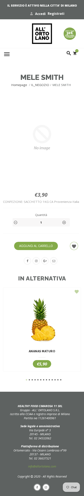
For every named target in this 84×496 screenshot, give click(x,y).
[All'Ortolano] (42, 33)
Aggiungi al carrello (36, 246)
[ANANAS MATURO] (42, 320)
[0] (74, 53)
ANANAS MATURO (42, 351)
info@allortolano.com (42, 466)
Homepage (19, 85)
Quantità (41, 215)
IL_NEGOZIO (40, 85)
